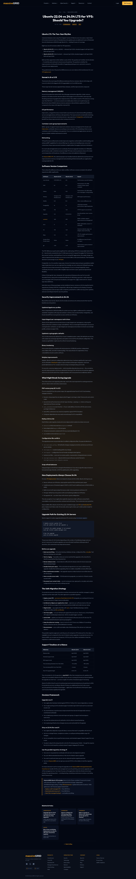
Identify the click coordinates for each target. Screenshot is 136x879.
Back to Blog (69, 844)
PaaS (48, 869)
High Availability (67, 867)
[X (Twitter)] (30, 864)
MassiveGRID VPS (48, 156)
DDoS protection (67, 784)
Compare (66, 869)
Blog (64, 12)
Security (65, 858)
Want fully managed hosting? (53, 793)
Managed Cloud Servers (52, 865)
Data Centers (67, 862)
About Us (82, 858)
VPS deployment (46, 72)
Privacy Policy (99, 860)
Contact (89, 3)
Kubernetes (45, 129)
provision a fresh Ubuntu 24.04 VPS (64, 598)
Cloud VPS (49, 860)
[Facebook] (27, 864)
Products (46, 3)
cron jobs (88, 552)
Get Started (127, 3)
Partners (82, 865)
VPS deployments (51, 479)
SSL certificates (60, 610)
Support (73, 3)
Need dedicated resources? (52, 791)
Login (117, 3)
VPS (80, 504)
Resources (81, 3)
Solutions (54, 3)
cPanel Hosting (50, 867)
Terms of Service (100, 858)
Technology (66, 860)
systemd (45, 219)
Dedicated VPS (87, 504)
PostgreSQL (79, 117)
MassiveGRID (52, 761)
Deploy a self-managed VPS (52, 789)
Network (66, 865)
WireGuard (54, 362)
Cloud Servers (50, 858)
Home (60, 12)
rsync (67, 608)
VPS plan (61, 259)
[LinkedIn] (33, 864)
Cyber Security (64, 3)
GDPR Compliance (100, 862)
